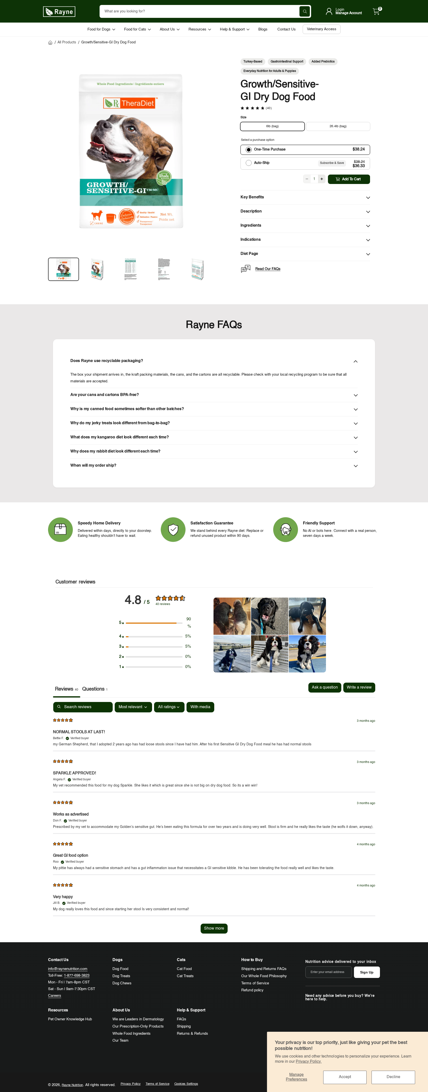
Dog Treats (121, 976)
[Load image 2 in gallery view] (96, 269)
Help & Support (232, 29)
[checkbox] (200, 707)
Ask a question (325, 688)
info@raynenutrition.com (67, 969)
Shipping (184, 1026)
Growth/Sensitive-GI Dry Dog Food (108, 42)
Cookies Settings (186, 1084)
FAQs (181, 1019)
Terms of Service (255, 983)
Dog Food (120, 969)
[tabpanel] (214, 820)
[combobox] (205, 11)
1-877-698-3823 (76, 975)
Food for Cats (135, 29)
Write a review (359, 688)
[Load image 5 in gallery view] (197, 269)
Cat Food (184, 969)
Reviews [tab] (66, 689)
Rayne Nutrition (72, 1085)
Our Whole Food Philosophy (264, 976)
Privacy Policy (131, 1084)
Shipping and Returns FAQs (263, 969)
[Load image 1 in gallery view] (63, 269)
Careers (54, 996)
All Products (66, 42)
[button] (376, 11)
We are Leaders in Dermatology (138, 1019)
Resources (197, 29)
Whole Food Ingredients (131, 1033)
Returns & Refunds (192, 1033)
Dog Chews (122, 983)
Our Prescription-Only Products (137, 1026)
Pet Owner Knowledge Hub (70, 1019)
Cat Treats (185, 976)
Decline (393, 1077)
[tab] (95, 690)
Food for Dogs (98, 29)
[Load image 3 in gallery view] (130, 269)
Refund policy (252, 990)
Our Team (120, 1040)
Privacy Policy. (308, 1062)
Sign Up (367, 972)
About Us (167, 29)
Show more (214, 929)
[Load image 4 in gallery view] (164, 269)
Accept (345, 1077)
